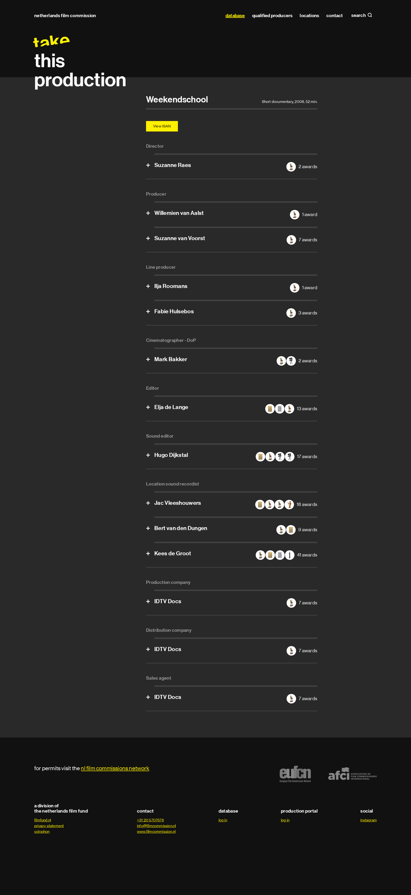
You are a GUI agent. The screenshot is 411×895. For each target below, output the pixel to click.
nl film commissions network (115, 768)
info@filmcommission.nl (156, 826)
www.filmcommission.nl (156, 831)
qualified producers (272, 15)
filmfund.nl (42, 820)
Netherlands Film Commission (65, 15)
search (359, 15)
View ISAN (162, 126)
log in (223, 820)
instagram (368, 820)
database (235, 15)
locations (309, 15)
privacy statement (49, 826)
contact (334, 15)
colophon (42, 831)
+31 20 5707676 (150, 820)
